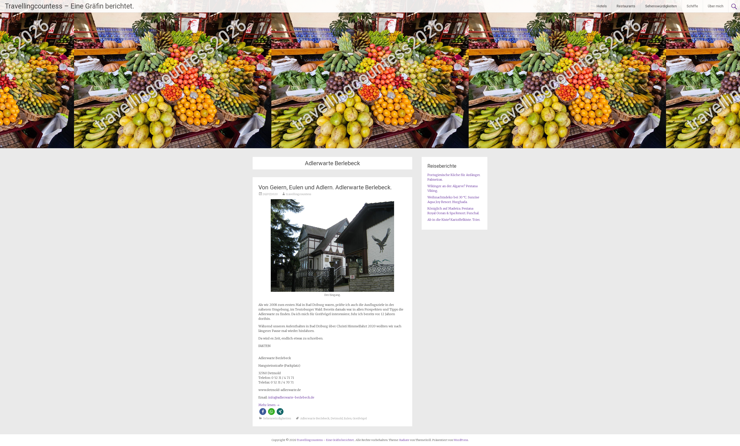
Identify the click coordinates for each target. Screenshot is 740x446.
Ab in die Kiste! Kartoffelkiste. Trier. (453, 220)
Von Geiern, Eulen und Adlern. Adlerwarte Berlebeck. (325, 187)
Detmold (337, 418)
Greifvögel (360, 418)
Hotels (602, 6)
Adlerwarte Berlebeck (315, 418)
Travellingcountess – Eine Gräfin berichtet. (69, 6)
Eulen (348, 418)
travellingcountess (298, 194)
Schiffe (692, 6)
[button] (262, 411)
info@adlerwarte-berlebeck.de (291, 397)
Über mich (715, 6)
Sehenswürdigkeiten (661, 6)
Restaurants (626, 6)
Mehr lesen (268, 405)
